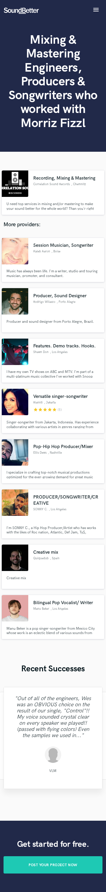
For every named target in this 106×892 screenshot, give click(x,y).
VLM (53, 771)
